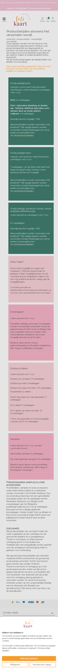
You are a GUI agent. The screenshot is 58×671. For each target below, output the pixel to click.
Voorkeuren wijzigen (43, 664)
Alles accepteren (29, 658)
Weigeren (15, 664)
